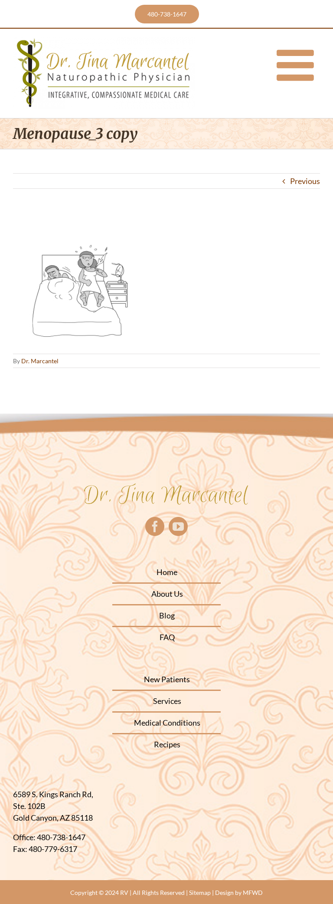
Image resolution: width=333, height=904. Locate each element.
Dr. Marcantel (40, 361)
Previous (305, 181)
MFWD (253, 892)
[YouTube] (178, 526)
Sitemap (200, 892)
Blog (167, 615)
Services (167, 701)
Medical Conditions (167, 722)
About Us (167, 593)
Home (167, 572)
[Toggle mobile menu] (298, 65)
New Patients (167, 679)
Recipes (167, 744)
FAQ (167, 637)
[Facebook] (154, 526)
